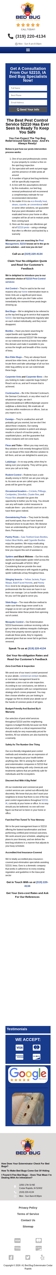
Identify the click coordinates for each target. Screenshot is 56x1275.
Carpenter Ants (13, 377)
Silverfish (22, 494)
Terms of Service (28, 1213)
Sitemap (28, 1226)
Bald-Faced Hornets (22, 583)
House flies (10, 498)
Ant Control (11, 288)
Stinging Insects (13, 579)
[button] (28, 50)
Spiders (9, 556)
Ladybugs (10, 462)
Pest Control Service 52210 (27, 122)
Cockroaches (12, 393)
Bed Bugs (10, 311)
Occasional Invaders (16, 491)
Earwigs (9, 419)
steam (15, 204)
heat (45, 201)
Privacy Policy (28, 1207)
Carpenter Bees (34, 377)
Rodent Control (13, 475)
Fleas (8, 445)
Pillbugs (42, 491)
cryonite (23, 204)
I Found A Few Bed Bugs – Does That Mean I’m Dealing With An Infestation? (26, 1176)
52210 (8, 318)
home (24, 292)
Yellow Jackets (31, 579)
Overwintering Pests (15, 517)
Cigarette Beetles (36, 540)
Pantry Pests (12, 537)
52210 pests (23, 227)
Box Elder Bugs (13, 357)
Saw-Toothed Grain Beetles (34, 537)
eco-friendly (36, 201)
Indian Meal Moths (14, 540)
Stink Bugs (11, 602)
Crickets (33, 491)
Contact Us (28, 1220)
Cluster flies (33, 494)
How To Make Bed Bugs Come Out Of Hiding (25, 1170)
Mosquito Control (14, 622)
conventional (36, 204)
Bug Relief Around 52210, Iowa (25, 139)
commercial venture (29, 676)
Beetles (9, 331)
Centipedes (11, 494)
